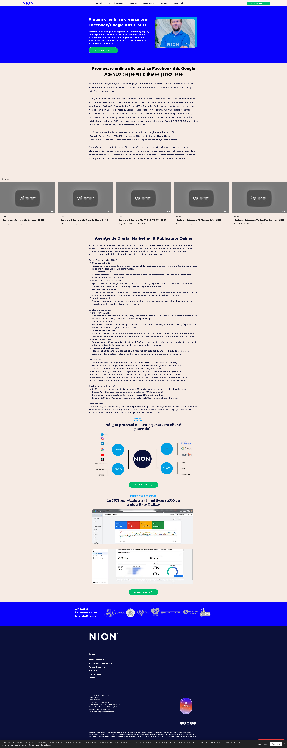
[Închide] (284, 744)
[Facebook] (184, 723)
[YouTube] (188, 723)
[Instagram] (191, 723)
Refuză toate (261, 744)
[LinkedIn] (181, 723)
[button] (5, 179)
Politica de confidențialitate (38, 745)
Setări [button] (249, 744)
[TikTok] (194, 723)
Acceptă (276, 744)
